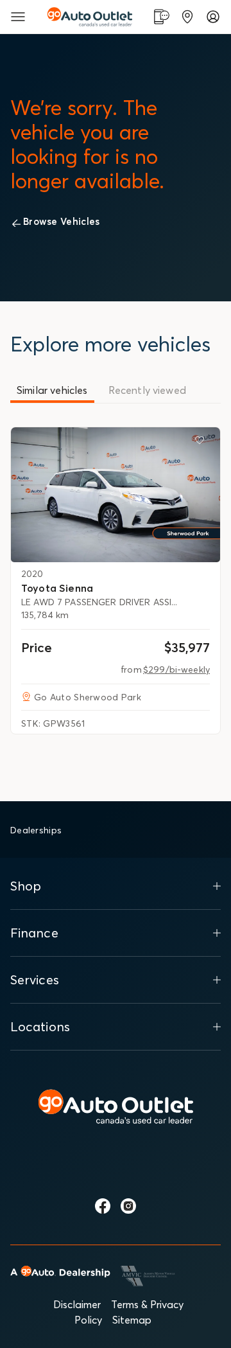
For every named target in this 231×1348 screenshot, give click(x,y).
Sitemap (131, 1319)
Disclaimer (77, 1304)
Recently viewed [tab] (147, 390)
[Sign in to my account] (213, 16)
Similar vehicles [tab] (52, 390)
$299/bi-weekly (176, 669)
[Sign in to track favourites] (202, 442)
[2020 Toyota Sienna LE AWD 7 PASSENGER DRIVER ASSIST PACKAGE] (115, 494)
